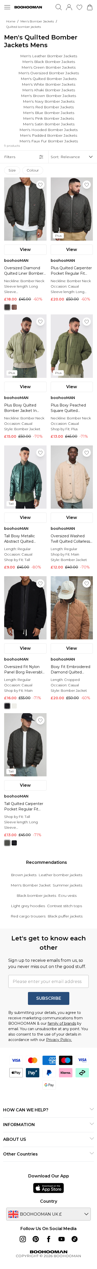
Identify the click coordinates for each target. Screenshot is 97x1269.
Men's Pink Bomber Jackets (48, 118)
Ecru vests (67, 895)
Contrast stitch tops (64, 906)
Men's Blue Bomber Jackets (48, 113)
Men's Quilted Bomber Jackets (49, 78)
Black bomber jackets (36, 895)
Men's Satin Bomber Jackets (48, 124)
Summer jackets (67, 885)
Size (12, 170)
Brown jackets (23, 875)
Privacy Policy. (59, 1039)
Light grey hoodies (28, 906)
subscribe (48, 998)
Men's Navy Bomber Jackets (48, 101)
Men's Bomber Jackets (37, 21)
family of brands (62, 1023)
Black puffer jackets (65, 916)
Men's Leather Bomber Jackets (48, 56)
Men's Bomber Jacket (31, 885)
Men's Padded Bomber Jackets (48, 135)
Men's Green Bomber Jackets (48, 67)
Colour (33, 170)
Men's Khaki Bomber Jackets (48, 90)
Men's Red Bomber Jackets (48, 107)
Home (10, 21)
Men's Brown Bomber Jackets (48, 95)
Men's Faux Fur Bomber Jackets (48, 141)
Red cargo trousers (28, 916)
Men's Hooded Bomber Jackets (48, 130)
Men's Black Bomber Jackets (48, 61)
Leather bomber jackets (60, 875)
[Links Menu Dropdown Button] (7, 7)
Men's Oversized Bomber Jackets (48, 73)
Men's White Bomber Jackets (48, 84)
